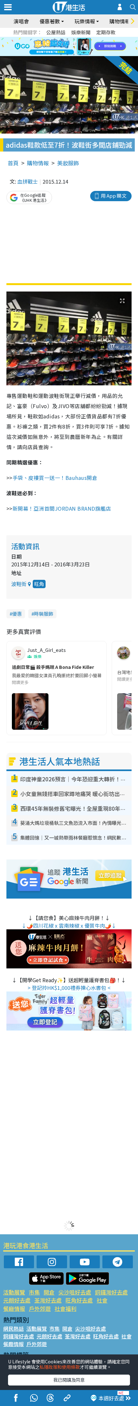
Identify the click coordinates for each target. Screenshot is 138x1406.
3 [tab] (67, 39)
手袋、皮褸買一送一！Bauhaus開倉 (56, 477)
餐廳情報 (14, 1308)
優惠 (17, 613)
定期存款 (106, 32)
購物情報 (38, 163)
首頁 (13, 163)
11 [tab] (80, 47)
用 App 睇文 (113, 195)
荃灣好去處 (48, 1300)
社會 (102, 1300)
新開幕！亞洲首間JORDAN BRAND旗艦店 (62, 508)
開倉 (49, 1292)
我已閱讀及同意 (69, 1380)
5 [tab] (80, 39)
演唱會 (21, 21)
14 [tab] (67, 54)
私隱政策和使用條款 (59, 1367)
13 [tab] (61, 54)
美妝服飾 (68, 163)
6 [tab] (86, 39)
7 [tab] (54, 47)
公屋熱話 (55, 32)
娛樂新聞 (81, 32)
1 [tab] (54, 39)
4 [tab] (74, 39)
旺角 (39, 583)
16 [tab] (80, 54)
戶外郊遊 (40, 1308)
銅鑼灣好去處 (111, 1292)
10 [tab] (74, 47)
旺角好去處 (79, 1300)
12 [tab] (86, 47)
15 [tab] (74, 54)
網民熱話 (13, 1328)
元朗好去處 (16, 1300)
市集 (34, 1292)
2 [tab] (61, 39)
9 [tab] (67, 47)
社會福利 (65, 1308)
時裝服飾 (43, 613)
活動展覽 (14, 1292)
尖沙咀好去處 (74, 1292)
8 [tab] (61, 47)
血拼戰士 (27, 181)
